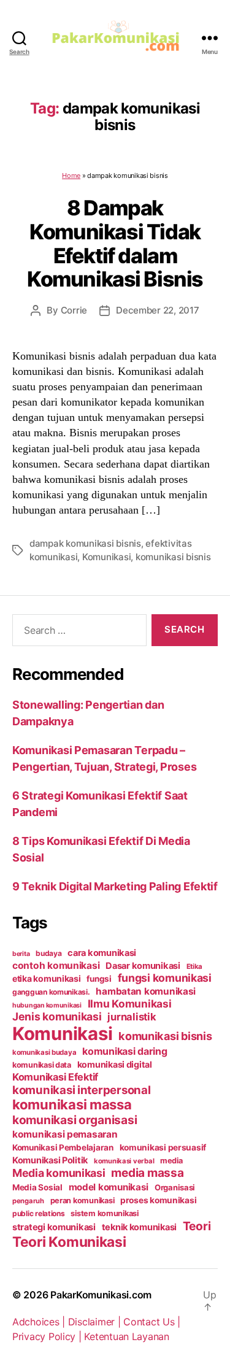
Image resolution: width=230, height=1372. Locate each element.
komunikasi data (41, 1064)
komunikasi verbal (124, 1161)
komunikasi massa (72, 1104)
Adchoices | (40, 1322)
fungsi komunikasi (165, 977)
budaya (48, 953)
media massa (147, 1173)
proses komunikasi (158, 1200)
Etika (194, 966)
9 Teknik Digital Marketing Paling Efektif (115, 886)
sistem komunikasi (104, 1213)
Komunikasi (106, 557)
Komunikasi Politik (50, 1160)
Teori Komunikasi (69, 1241)
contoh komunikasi (55, 965)
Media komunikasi (58, 1172)
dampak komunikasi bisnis (85, 543)
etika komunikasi (46, 978)
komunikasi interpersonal (81, 1089)
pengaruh (28, 1201)
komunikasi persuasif (163, 1147)
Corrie (74, 310)
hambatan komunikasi (146, 991)
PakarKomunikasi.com (100, 1295)
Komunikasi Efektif (55, 1077)
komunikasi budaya (44, 1052)
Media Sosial (37, 1187)
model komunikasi (109, 1187)
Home (71, 175)
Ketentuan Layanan (126, 1336)
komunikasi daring (124, 1051)
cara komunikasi (101, 952)
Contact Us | (151, 1322)
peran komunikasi (82, 1200)
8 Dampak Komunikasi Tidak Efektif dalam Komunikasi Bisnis (115, 243)
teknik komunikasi (139, 1227)
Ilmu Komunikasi (130, 1003)
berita (20, 954)
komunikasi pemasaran (65, 1134)
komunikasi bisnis (173, 557)
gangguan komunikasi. (51, 991)
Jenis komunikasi (57, 1016)
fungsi (98, 979)
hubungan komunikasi (47, 1005)
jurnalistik (131, 1017)
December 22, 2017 (157, 310)
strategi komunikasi (54, 1227)
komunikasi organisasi (74, 1119)
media (171, 1160)
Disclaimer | (96, 1322)
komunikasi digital (114, 1064)
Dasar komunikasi (142, 965)
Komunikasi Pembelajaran (62, 1147)
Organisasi (175, 1187)
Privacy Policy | (48, 1336)
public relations (38, 1213)
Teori (197, 1226)
